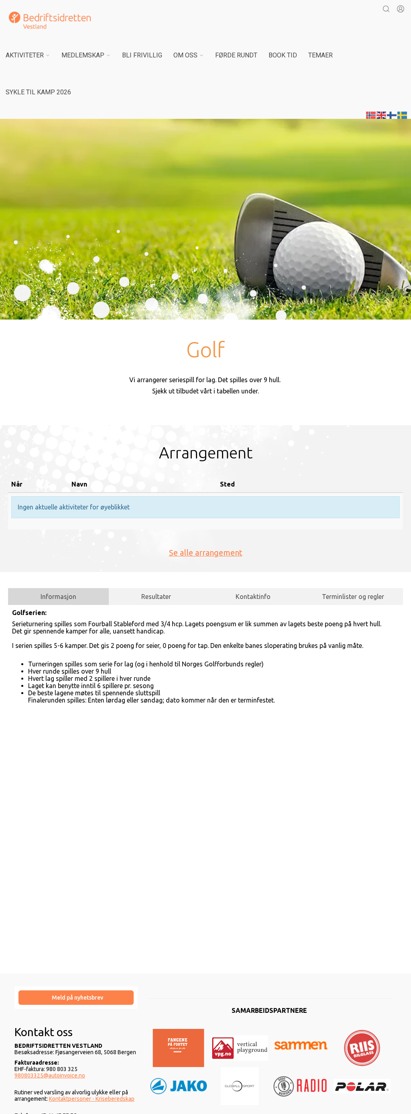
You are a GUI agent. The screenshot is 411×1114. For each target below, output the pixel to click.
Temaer (320, 55)
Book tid (283, 55)
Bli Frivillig (142, 55)
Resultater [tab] (156, 596)
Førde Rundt (236, 55)
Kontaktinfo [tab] (253, 596)
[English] (381, 114)
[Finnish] (392, 114)
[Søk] (386, 9)
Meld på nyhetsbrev (77, 997)
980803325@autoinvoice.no (49, 1075)
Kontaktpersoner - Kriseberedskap (91, 1099)
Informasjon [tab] (58, 596)
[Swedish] (402, 114)
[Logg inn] (400, 9)
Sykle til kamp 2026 (38, 92)
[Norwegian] (371, 114)
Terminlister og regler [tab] (353, 596)
